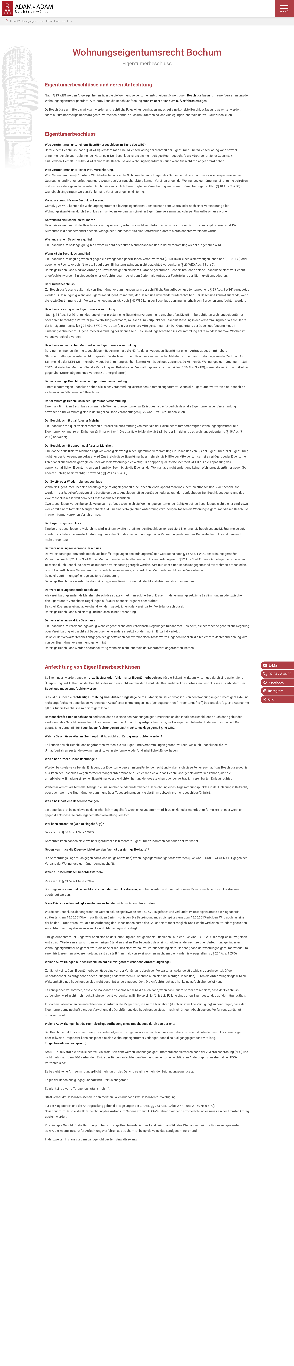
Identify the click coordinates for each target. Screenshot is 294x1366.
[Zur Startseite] (27, 15)
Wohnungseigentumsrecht (32, 21)
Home (13, 21)
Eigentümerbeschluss (60, 21)
